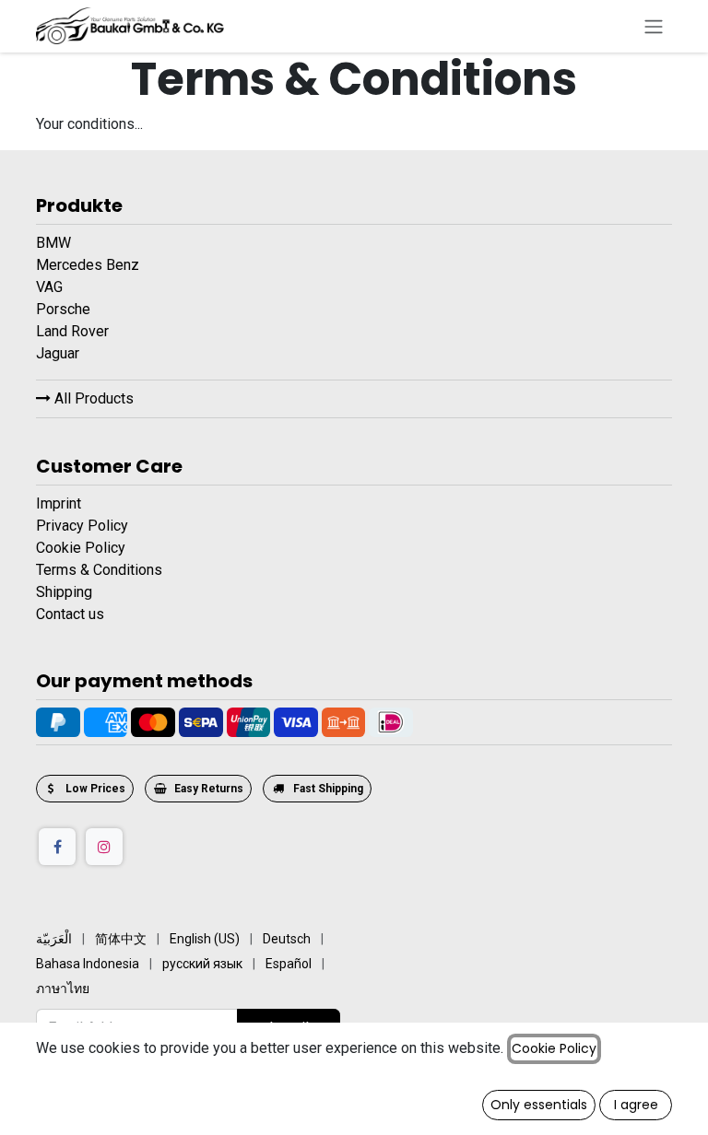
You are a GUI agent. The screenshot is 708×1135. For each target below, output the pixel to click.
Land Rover (74, 331)
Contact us (70, 614)
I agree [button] (636, 1104)
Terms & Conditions (99, 570)
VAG (51, 287)
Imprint (58, 503)
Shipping (64, 592)
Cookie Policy (80, 547)
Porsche (65, 309)
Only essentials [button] (538, 1104)
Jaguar (59, 353)
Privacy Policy (82, 525)
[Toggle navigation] (653, 26)
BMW (55, 243)
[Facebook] (57, 846)
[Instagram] (104, 846)
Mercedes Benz (89, 265)
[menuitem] (54, 939)
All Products (92, 398)
